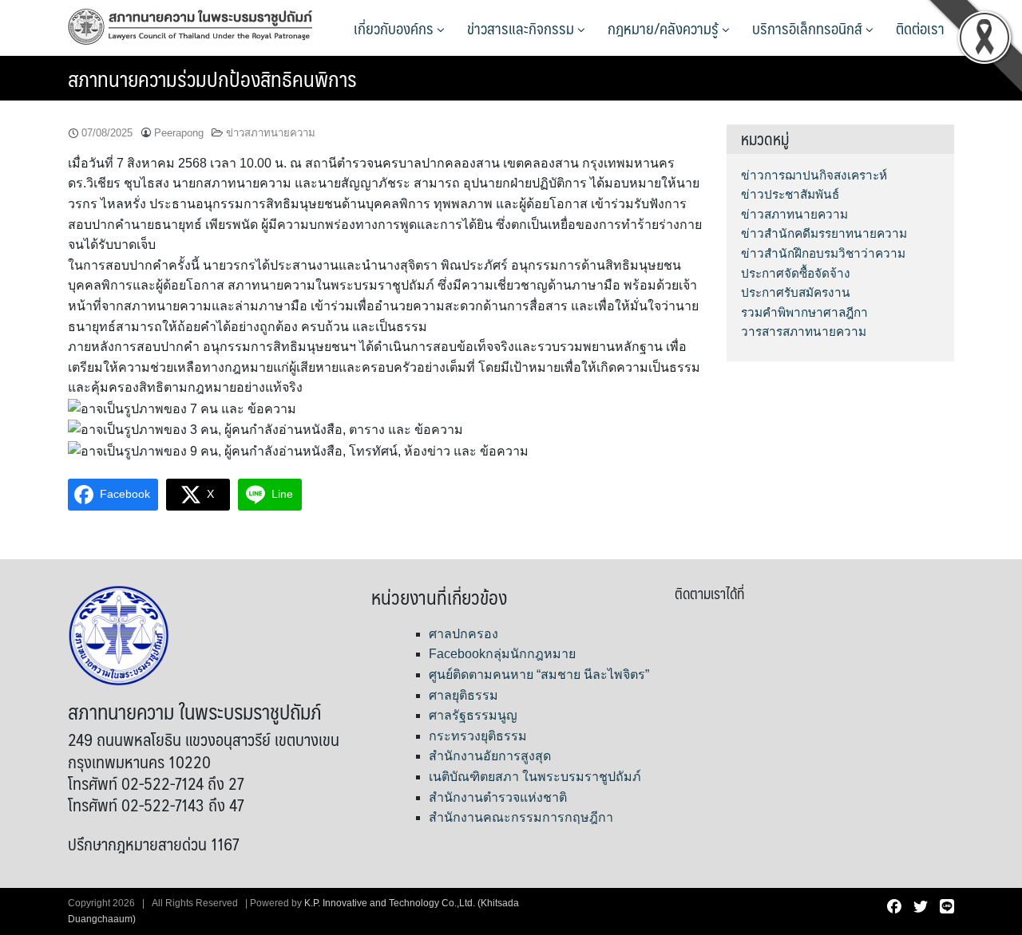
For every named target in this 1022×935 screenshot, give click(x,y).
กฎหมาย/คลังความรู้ (665, 28)
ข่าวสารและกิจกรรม (522, 28)
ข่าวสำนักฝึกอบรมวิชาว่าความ (823, 253)
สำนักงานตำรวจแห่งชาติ (498, 797)
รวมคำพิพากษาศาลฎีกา (804, 312)
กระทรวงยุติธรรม (478, 736)
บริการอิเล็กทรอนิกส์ (809, 28)
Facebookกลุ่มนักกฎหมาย (502, 654)
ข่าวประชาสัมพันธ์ (790, 194)
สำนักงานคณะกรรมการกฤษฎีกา (521, 817)
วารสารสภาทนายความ (803, 331)
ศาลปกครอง (463, 634)
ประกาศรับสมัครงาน (795, 292)
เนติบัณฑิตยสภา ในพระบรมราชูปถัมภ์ (535, 776)
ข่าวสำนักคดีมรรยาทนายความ (824, 233)
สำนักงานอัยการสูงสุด (490, 756)
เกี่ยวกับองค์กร (395, 28)
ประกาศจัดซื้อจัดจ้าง (795, 273)
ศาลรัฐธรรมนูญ (473, 715)
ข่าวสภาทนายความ (270, 133)
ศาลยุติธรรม (463, 695)
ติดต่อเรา (920, 28)
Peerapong (179, 133)
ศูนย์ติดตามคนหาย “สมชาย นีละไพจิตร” (539, 674)
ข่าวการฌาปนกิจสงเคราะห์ (814, 175)
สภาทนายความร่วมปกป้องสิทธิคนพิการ (212, 78)
